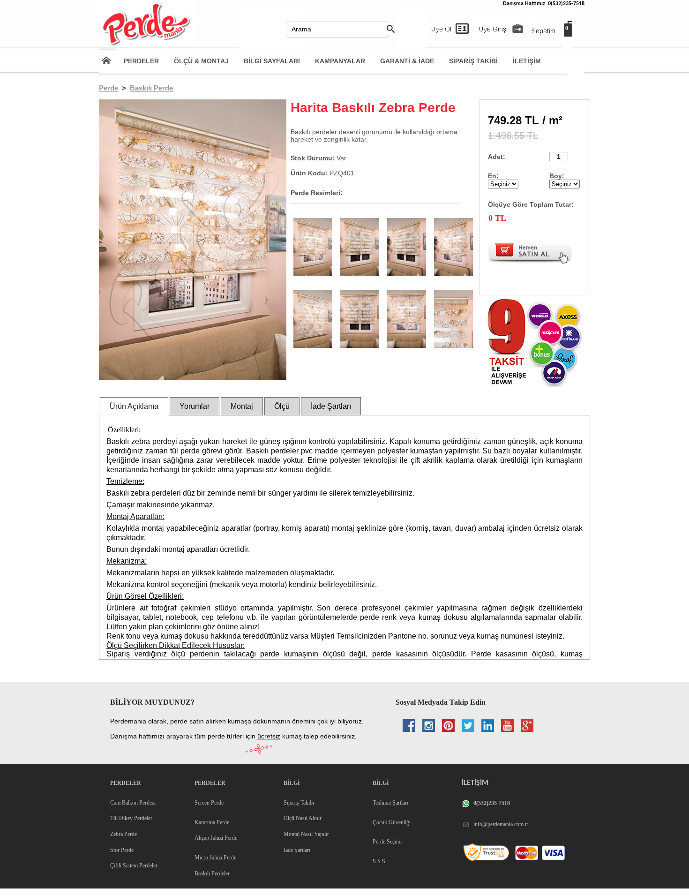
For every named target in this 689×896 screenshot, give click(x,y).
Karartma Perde (212, 822)
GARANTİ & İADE (407, 61)
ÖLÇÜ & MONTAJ (201, 61)
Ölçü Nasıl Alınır (303, 818)
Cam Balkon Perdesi (133, 802)
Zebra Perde (123, 834)
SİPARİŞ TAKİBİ (473, 61)
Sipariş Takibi (299, 802)
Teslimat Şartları (390, 802)
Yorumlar (195, 406)
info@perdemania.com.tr (500, 824)
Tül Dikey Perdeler (131, 818)
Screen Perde (209, 802)
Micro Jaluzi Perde (215, 857)
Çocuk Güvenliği (392, 822)
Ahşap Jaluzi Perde (216, 838)
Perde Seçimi (387, 841)
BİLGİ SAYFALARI (272, 61)
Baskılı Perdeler (212, 873)
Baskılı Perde (151, 88)
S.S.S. (380, 861)
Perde (108, 88)
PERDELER (141, 61)
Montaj (242, 406)
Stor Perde (122, 850)
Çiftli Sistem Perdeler (133, 865)
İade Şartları (331, 406)
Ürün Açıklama (134, 406)
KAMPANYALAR (340, 61)
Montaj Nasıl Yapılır (306, 834)
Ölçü (282, 406)
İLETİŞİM (527, 61)
